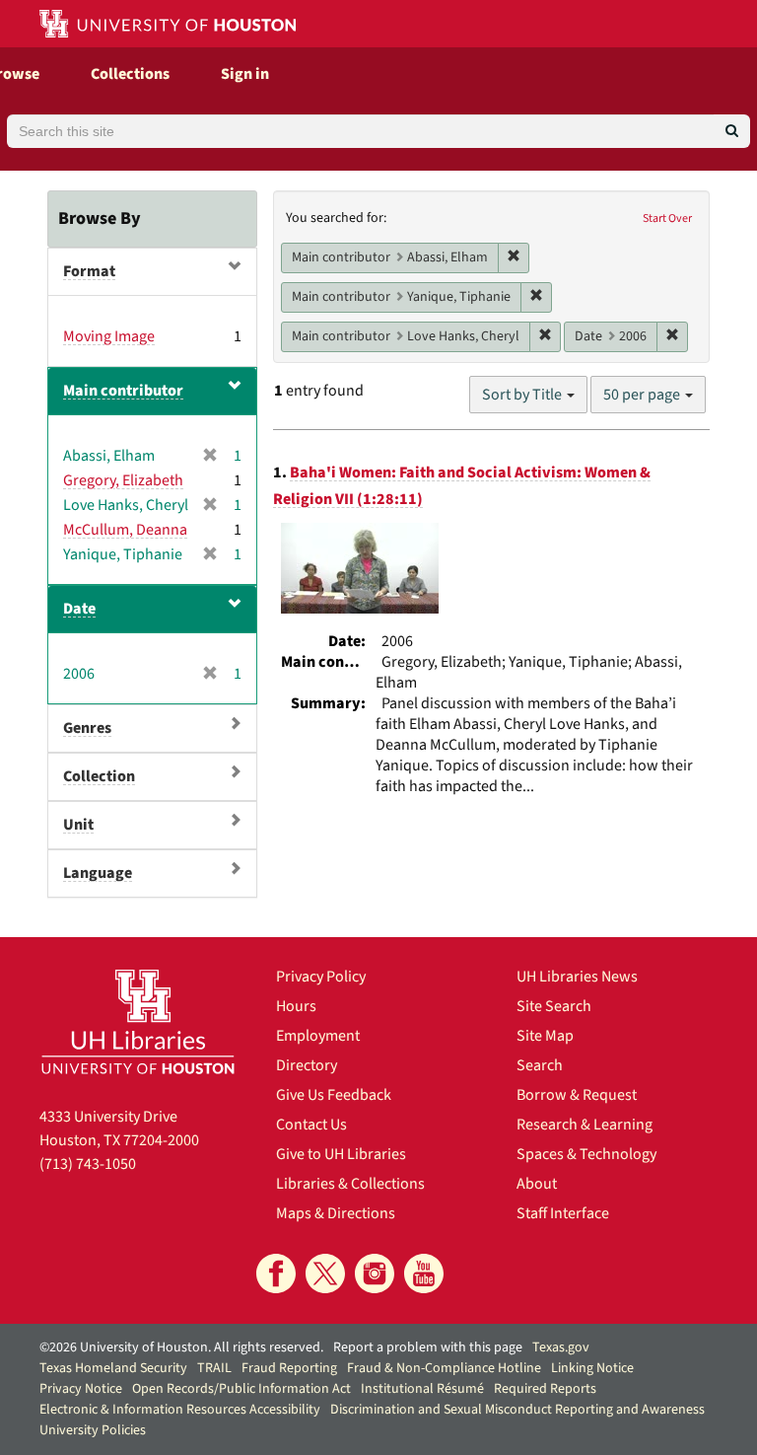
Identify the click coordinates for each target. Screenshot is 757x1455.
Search (539, 1065)
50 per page (643, 394)
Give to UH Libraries (341, 1154)
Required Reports (545, 1389)
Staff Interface (562, 1213)
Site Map (545, 1036)
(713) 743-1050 (87, 1164)
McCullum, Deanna (125, 530)
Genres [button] (87, 728)
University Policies (92, 1430)
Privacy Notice (80, 1389)
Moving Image (109, 336)
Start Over (667, 218)
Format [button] (89, 271)
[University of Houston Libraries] (138, 1021)
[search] (732, 131)
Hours (296, 1006)
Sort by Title (523, 394)
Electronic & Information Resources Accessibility (179, 1409)
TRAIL (214, 1368)
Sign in (245, 74)
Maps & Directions (335, 1213)
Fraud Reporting (289, 1368)
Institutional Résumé (422, 1389)
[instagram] (374, 1273)
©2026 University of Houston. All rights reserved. (181, 1347)
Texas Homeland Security (113, 1368)
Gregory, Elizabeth (123, 480)
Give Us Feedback (333, 1095)
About (536, 1184)
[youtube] (424, 1273)
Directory (306, 1065)
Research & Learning (584, 1124)
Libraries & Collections (350, 1184)
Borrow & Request (576, 1095)
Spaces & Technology (586, 1154)
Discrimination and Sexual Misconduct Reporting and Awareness (517, 1409)
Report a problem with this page (427, 1347)
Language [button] (97, 873)
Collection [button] (99, 776)
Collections (130, 74)
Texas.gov (560, 1347)
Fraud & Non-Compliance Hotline (444, 1368)
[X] (325, 1273)
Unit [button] (78, 825)
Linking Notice (592, 1368)
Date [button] (79, 608)
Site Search (553, 1006)
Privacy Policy (321, 976)
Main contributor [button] (123, 390)
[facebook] (276, 1273)
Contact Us (311, 1124)
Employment (318, 1036)
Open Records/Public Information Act (241, 1389)
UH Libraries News (577, 976)
